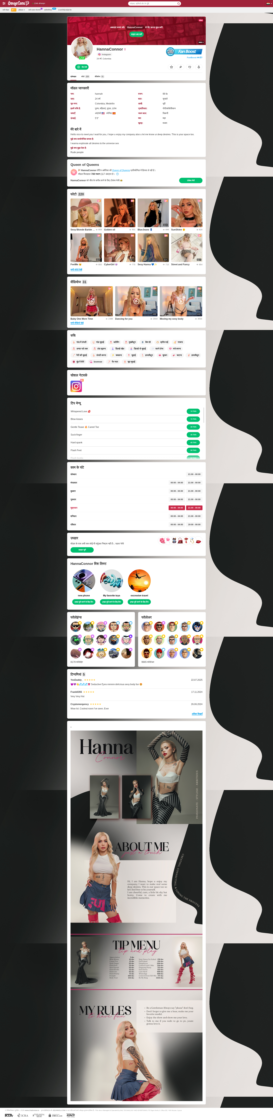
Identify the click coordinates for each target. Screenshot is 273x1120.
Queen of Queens (121, 170)
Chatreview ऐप (65, 10)
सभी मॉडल (6, 10)
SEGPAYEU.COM (59, 1110)
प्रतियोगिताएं (48, 10)
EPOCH (47, 1110)
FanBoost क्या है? (194, 57)
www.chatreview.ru (32, 1110)
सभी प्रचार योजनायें (34, 10)
